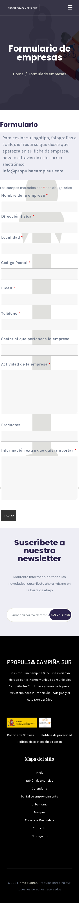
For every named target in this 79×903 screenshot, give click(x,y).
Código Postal (15, 262)
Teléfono (10, 313)
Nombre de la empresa (24, 195)
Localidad (12, 237)
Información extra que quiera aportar (38, 450)
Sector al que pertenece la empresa (35, 339)
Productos (10, 425)
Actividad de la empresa (25, 364)
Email (8, 288)
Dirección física (17, 216)
